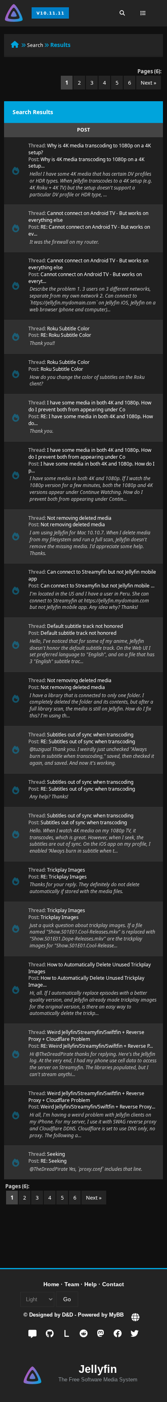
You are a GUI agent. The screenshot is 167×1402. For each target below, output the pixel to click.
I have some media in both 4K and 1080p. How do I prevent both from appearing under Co (89, 406)
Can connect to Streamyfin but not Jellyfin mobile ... (97, 585)
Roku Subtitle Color (68, 328)
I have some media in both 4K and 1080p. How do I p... (91, 467)
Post (83, 129)
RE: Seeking (53, 1160)
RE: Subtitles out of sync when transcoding (88, 741)
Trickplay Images (66, 869)
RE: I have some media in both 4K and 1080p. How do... (90, 420)
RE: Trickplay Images (64, 876)
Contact (113, 1284)
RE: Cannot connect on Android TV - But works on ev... (89, 230)
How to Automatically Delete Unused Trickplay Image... (86, 981)
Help (90, 1284)
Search (35, 45)
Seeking (56, 1154)
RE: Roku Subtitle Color (66, 335)
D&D (67, 1315)
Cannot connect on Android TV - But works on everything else (88, 216)
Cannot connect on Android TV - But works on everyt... (85, 278)
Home (51, 1284)
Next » (148, 82)
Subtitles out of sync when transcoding (90, 734)
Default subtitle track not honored (85, 626)
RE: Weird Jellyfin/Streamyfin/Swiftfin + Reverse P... (97, 1045)
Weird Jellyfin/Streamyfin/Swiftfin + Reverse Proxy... (98, 1106)
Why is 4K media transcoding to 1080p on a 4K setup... (86, 163)
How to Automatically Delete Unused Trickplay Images (89, 968)
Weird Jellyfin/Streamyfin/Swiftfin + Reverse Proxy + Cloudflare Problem (86, 1035)
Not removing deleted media (79, 518)
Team (71, 1284)
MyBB (116, 1315)
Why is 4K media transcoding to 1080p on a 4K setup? (89, 149)
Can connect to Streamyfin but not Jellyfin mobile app (92, 575)
